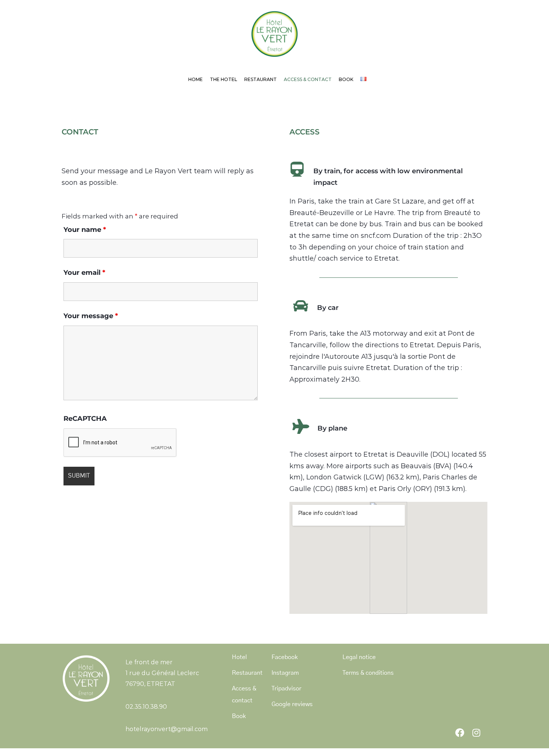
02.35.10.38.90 (146, 706)
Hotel (239, 657)
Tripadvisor (286, 689)
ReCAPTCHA (85, 418)
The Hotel (223, 79)
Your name (84, 230)
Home (195, 79)
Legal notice (359, 657)
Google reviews (292, 704)
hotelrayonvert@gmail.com (166, 729)
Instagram (285, 673)
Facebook (285, 657)
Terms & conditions (368, 673)
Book (346, 79)
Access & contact (308, 79)
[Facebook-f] (459, 732)
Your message (90, 316)
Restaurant (260, 79)
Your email (84, 272)
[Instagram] (476, 732)
